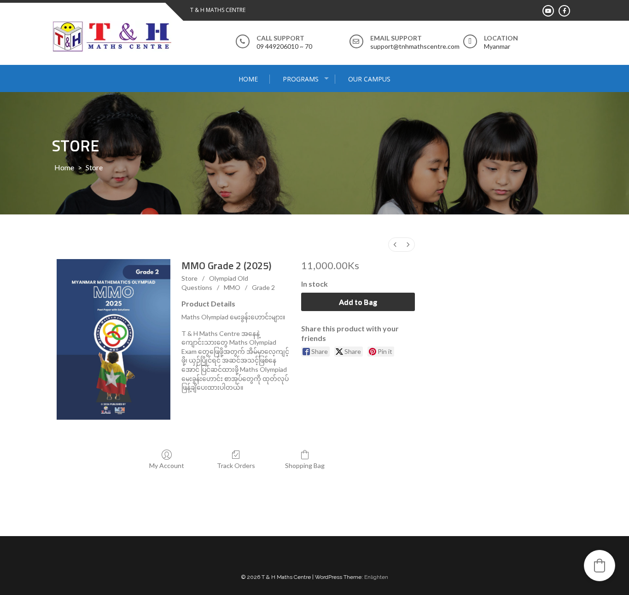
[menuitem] (395, 244)
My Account (166, 465)
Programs (301, 79)
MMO (232, 287)
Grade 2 (263, 287)
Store (189, 278)
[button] (599, 565)
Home (248, 79)
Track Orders (236, 465)
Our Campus (369, 79)
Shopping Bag (305, 465)
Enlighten (376, 577)
